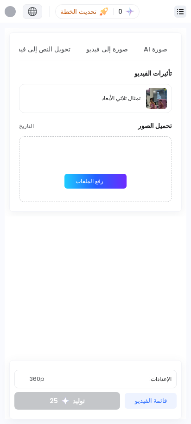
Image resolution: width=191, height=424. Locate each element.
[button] (32, 11)
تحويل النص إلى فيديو (41, 49)
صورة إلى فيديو (107, 49)
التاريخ (26, 126)
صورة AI (155, 49)
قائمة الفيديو (151, 400)
